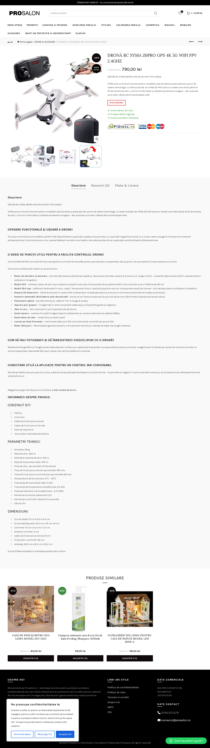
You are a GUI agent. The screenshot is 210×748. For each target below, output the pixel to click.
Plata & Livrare (127, 185)
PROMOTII (32, 25)
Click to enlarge (97, 139)
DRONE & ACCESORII (45, 42)
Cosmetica (152, 25)
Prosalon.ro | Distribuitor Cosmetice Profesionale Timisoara (99, 742)
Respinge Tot (45, 734)
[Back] (10, 42)
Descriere (78, 185)
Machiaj (170, 25)
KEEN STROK (15, 25)
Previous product (192, 42)
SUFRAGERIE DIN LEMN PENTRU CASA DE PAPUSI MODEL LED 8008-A (130, 638)
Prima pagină (26, 42)
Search (155, 13)
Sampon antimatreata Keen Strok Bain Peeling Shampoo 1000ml (80, 637)
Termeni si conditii (118, 697)
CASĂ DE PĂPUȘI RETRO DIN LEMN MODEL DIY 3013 (31, 637)
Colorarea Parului (128, 25)
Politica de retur (116, 692)
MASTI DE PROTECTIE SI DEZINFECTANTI (48, 33)
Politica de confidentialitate (123, 687)
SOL (109, 712)
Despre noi (113, 702)
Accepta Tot (65, 734)
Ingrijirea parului (84, 25)
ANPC (110, 707)
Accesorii (14, 33)
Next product (200, 42)
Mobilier (185, 25)
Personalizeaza (22, 734)
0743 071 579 (169, 713)
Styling (106, 25)
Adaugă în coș (30, 658)
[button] (186, 740)
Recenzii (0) (100, 185)
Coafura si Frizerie (54, 25)
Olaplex (80, 33)
